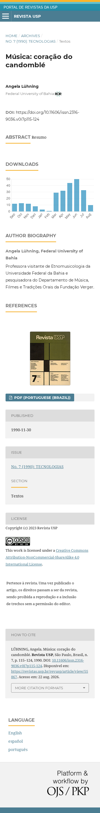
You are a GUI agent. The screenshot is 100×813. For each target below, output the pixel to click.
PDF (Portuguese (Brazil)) (42, 397)
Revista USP (27, 16)
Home (12, 35)
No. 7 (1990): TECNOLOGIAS (31, 41)
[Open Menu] (5, 16)
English (15, 732)
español (15, 741)
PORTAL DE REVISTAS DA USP (31, 7)
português (18, 749)
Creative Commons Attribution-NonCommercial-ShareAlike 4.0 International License (47, 557)
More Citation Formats (39, 688)
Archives (30, 35)
